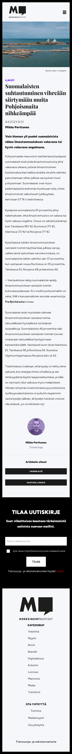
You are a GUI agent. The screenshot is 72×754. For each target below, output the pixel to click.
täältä (60, 571)
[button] (64, 12)
